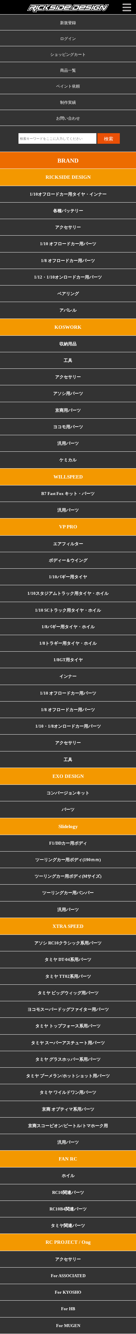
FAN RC (68, 1159)
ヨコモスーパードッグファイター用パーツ (68, 1009)
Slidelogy (68, 826)
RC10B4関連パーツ (68, 1209)
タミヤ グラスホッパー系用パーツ (68, 1059)
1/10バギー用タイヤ (68, 577)
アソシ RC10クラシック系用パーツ (68, 943)
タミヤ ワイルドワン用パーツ (68, 1092)
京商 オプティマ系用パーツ (68, 1109)
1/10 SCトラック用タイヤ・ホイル (68, 610)
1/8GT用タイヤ (68, 660)
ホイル (68, 1175)
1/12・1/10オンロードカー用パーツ (68, 277)
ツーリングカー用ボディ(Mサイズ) (68, 876)
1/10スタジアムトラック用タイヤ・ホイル (68, 593)
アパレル (68, 310)
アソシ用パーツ (68, 393)
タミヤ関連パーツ (68, 1225)
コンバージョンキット (68, 793)
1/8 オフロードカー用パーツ (68, 260)
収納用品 (68, 344)
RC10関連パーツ (68, 1192)
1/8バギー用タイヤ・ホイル (68, 627)
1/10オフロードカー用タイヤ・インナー (68, 194)
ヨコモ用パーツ (68, 427)
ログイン (68, 38)
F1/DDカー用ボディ (68, 843)
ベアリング (68, 293)
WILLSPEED (68, 476)
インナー (68, 676)
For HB (68, 1309)
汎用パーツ (68, 443)
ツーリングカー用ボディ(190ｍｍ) (68, 860)
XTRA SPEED (68, 926)
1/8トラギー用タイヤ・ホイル (68, 643)
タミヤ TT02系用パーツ (68, 976)
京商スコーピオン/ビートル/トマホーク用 (68, 1126)
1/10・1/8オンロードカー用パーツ (68, 726)
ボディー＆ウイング (68, 560)
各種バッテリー (68, 211)
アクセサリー (68, 227)
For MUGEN (68, 1325)
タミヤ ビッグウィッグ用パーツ (68, 993)
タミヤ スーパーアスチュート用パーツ (68, 1043)
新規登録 (68, 22)
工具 (68, 759)
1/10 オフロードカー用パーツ (68, 244)
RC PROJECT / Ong (68, 1242)
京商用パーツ (68, 410)
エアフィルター (68, 544)
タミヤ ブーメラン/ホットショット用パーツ (68, 1076)
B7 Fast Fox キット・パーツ (68, 493)
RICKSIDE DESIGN (68, 177)
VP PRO (68, 526)
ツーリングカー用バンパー (68, 893)
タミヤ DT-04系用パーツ (68, 959)
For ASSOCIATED (68, 1276)
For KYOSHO (68, 1292)
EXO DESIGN (68, 776)
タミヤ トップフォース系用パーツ (68, 1026)
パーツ (68, 809)
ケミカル (68, 460)
